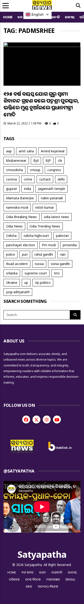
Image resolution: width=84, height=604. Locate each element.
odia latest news (56, 217)
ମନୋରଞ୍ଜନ (53, 579)
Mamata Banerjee (20, 198)
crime (28, 179)
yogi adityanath (18, 292)
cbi (60, 160)
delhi (61, 179)
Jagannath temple (51, 188)
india (27, 188)
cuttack (45, 179)
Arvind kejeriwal (52, 151)
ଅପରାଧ (70, 579)
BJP (48, 160)
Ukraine (11, 282)
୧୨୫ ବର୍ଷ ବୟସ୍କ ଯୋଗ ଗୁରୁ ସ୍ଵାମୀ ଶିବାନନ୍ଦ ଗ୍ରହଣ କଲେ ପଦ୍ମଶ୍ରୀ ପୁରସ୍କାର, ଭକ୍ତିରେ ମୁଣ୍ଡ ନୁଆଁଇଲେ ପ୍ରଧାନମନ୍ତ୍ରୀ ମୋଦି (41, 104)
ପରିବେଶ (14, 579)
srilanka (12, 273)
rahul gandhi (44, 254)
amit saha (26, 151)
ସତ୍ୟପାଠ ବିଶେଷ (48, 586)
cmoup (35, 170)
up (26, 282)
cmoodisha (14, 170)
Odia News (14, 226)
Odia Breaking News (21, 217)
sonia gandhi (60, 264)
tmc (57, 273)
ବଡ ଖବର (28, 572)
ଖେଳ (29, 586)
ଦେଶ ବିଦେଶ (33, 579)
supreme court (35, 273)
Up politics (43, 282)
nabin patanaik (52, 198)
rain (63, 254)
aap (9, 151)
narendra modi (17, 207)
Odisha (11, 235)
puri (25, 254)
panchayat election (20, 245)
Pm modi (49, 245)
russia (39, 264)
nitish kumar (44, 207)
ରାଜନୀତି (54, 17)
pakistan (62, 235)
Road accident (17, 264)
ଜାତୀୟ (70, 17)
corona (11, 179)
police (10, 254)
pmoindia (70, 245)
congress (54, 170)
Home (8, 17)
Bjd (35, 160)
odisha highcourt (36, 235)
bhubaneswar (16, 160)
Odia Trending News (45, 226)
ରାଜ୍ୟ (42, 572)
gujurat (11, 188)
